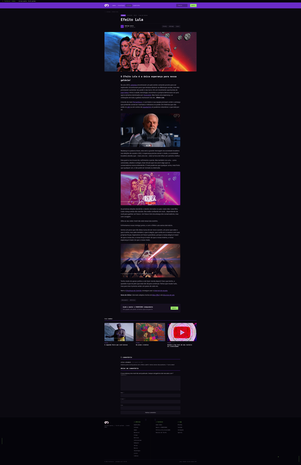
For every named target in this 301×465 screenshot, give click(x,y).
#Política (132, 300)
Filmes (136, 435)
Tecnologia (137, 450)
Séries (136, 445)
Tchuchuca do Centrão (134, 291)
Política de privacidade (163, 430)
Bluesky (180, 424)
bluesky (165, 26)
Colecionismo (137, 440)
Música (136, 448)
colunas (108, 11)
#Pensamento (125, 300)
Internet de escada (160, 291)
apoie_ (193, 5)
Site (122, 405)
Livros (136, 453)
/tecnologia (121, 5)
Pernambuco (137, 102)
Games (135, 430)
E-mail (123, 399)
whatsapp (171, 26)
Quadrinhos (137, 424)
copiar (177, 26)
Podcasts (136, 442)
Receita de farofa (161, 432)
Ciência (136, 455)
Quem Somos (159, 424)
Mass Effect (156, 295)
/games (114, 5)
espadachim (147, 107)
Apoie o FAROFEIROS (161, 427)
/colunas (128, 5)
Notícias (136, 437)
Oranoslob (147, 95)
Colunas (123, 15)
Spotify (180, 432)
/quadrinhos (136, 5)
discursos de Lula (168, 295)
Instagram (180, 430)
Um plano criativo (142, 345)
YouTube (180, 427)
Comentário (124, 375)
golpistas (134, 85)
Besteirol (137, 432)
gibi (128, 107)
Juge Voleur (125, 93)
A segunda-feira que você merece (116, 345)
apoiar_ (174, 308)
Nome (122, 392)
